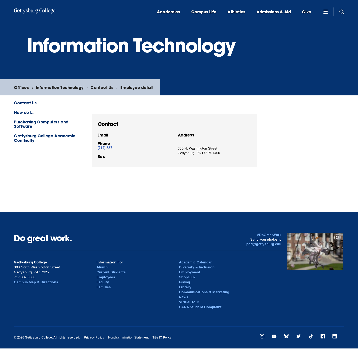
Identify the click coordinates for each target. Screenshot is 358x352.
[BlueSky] (286, 337)
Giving (184, 282)
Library (185, 287)
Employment (189, 272)
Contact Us (102, 87)
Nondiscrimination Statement (128, 337)
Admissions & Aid (273, 12)
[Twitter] (298, 337)
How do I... (24, 112)
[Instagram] (262, 337)
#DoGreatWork (269, 235)
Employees (106, 277)
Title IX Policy (162, 337)
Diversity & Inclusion (196, 267)
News (183, 297)
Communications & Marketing (204, 292)
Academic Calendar (195, 262)
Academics (168, 12)
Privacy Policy (94, 337)
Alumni (103, 267)
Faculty (103, 282)
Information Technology (59, 87)
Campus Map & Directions (36, 282)
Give (306, 12)
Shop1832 (187, 277)
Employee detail (136, 87)
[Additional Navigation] (325, 12)
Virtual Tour (189, 302)
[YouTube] (274, 337)
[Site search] (341, 12)
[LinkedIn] (334, 337)
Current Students (111, 272)
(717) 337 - (106, 148)
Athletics (236, 12)
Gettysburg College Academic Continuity (44, 138)
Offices (21, 87)
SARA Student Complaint (200, 307)
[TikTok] (310, 337)
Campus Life (203, 12)
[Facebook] (323, 337)
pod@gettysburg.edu (263, 244)
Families (104, 287)
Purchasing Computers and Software (41, 124)
